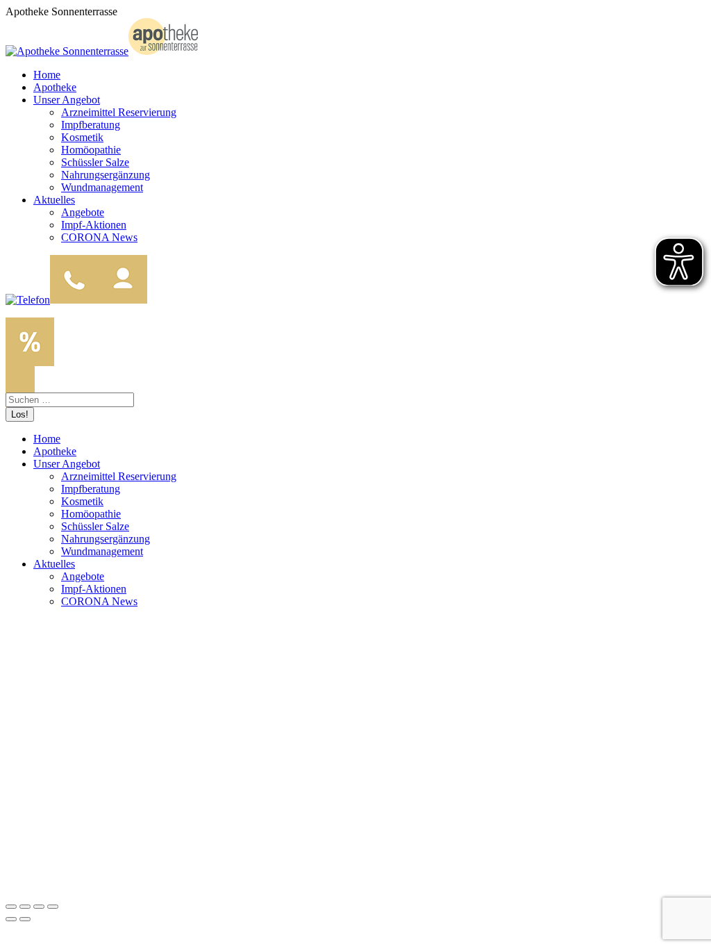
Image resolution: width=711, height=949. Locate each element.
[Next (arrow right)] (25, 919)
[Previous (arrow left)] (11, 919)
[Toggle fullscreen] (38, 907)
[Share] (25, 907)
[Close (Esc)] (11, 907)
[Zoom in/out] (52, 907)
